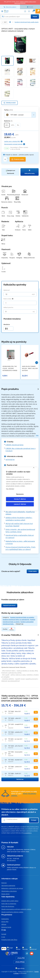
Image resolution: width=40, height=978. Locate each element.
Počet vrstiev (7, 299)
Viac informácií (10, 489)
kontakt (31, 7)
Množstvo (7, 324)
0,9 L (6, 125)
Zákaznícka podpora (11, 7)
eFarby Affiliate (20, 962)
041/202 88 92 (11, 860)
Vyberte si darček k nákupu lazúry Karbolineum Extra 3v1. (25, 2)
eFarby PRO (21, 958)
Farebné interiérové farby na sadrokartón (16, 619)
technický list (10, 460)
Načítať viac (20, 779)
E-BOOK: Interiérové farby (14, 445)
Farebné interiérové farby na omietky (22, 617)
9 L (18, 125)
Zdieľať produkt (11, 103)
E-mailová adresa (12, 819)
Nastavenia (20, 494)
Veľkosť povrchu (8, 307)
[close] (33, 467)
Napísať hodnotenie (9, 605)
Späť (5, 22)
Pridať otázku (33, 571)
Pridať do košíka (19, 159)
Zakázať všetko (20, 504)
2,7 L (12, 125)
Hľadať (35, 16)
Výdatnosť (6, 290)
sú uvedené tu (27, 833)
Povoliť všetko (20, 499)
